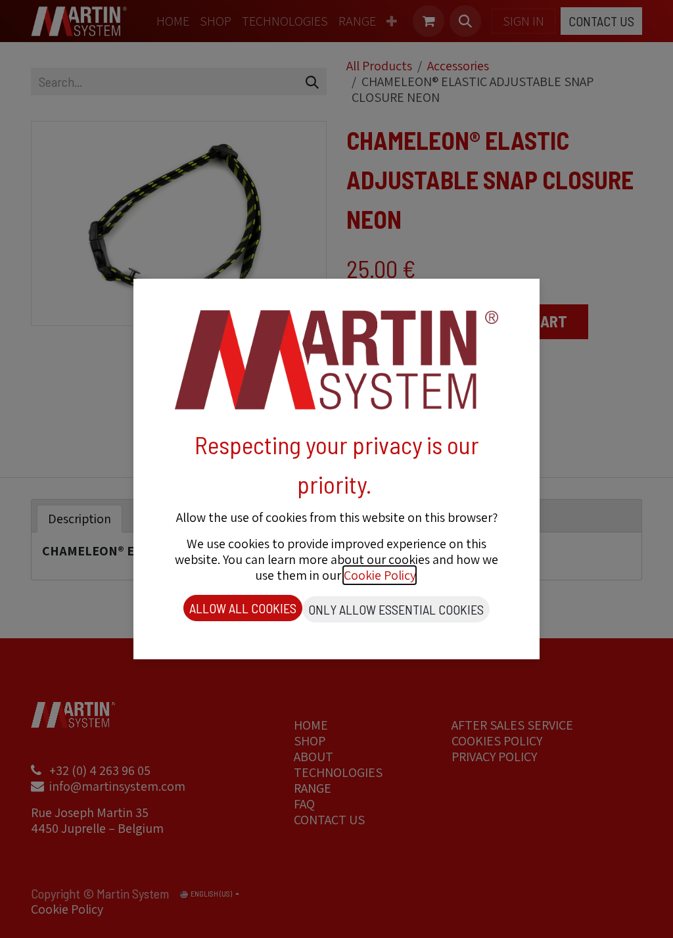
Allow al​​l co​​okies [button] (242, 608)
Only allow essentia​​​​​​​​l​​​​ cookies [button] (396, 609)
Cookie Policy (379, 575)
